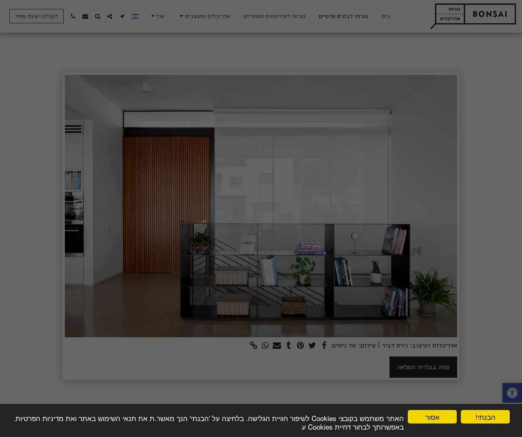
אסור (432, 417)
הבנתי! (485, 417)
